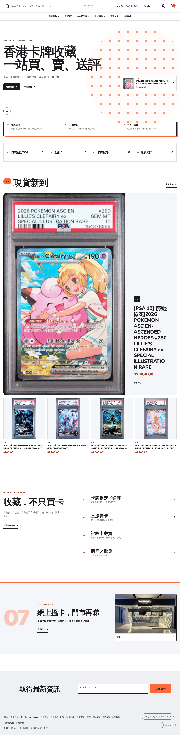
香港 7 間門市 (16, 717)
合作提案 (80, 717)
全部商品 (127, 16)
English (147, 6)
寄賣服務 (70, 717)
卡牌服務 (99, 16)
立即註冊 (161, 688)
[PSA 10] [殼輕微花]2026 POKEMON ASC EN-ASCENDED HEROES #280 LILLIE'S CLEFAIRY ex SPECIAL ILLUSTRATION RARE (150, 338)
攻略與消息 (82, 16)
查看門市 (42, 629)
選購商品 (53, 16)
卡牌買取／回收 (57, 717)
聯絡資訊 (20, 723)
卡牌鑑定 (44, 717)
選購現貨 (11, 86)
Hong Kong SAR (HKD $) (126, 6)
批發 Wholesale (31, 717)
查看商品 (139, 383)
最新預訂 (68, 16)
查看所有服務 (10, 525)
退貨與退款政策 (93, 717)
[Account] (163, 6)
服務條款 (116, 717)
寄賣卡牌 (114, 16)
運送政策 (106, 717)
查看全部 (171, 184)
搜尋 (6, 717)
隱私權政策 (9, 723)
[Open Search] (7, 6)
